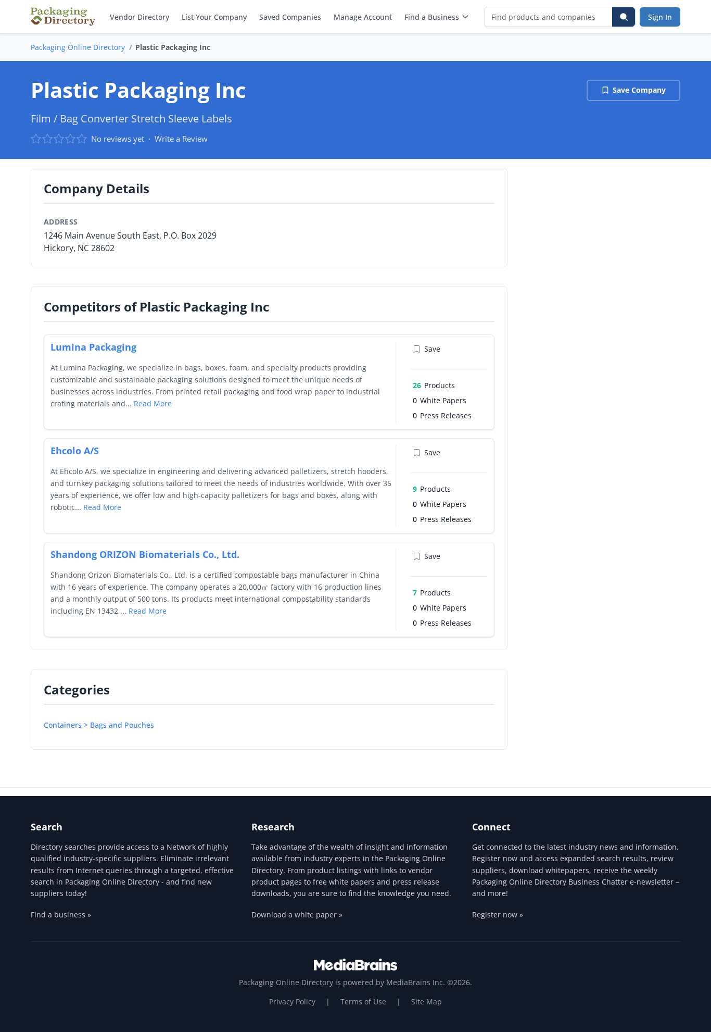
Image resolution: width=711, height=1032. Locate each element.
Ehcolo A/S (74, 450)
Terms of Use (363, 1001)
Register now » (497, 914)
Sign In (660, 17)
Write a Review (181, 138)
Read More (153, 403)
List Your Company (214, 17)
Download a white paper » (296, 914)
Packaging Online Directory (78, 47)
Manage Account (363, 17)
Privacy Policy (292, 1001)
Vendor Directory (139, 17)
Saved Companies (290, 17)
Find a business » (61, 914)
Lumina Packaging (93, 347)
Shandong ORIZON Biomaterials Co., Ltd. (144, 554)
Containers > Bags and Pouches (99, 725)
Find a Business (431, 17)
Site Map (426, 1001)
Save (432, 349)
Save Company (639, 90)
